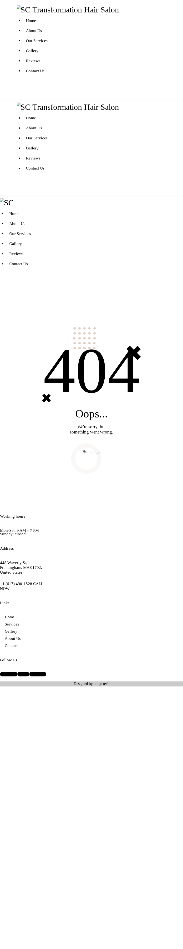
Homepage (91, 451)
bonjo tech (101, 684)
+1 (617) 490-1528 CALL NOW (21, 586)
